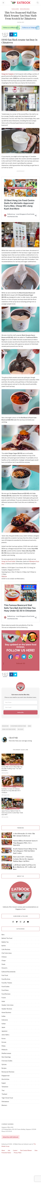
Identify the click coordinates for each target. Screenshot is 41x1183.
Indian (3, 1016)
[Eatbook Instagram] (17, 657)
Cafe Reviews (6, 949)
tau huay (20, 729)
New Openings (24, 8)
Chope (4, 960)
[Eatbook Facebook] (11, 657)
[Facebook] (11, 34)
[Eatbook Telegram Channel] (24, 657)
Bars (3, 934)
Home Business (6, 1012)
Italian (4, 1023)
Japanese (4, 1031)
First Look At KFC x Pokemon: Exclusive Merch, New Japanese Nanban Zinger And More (23, 859)
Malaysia (4, 1049)
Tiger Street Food (7, 1098)
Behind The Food (7, 938)
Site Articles (5, 1079)
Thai (3, 1090)
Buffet (4, 945)
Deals (3, 964)
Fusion (4, 997)
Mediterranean (6, 1053)
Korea (3, 1038)
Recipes (4, 1068)
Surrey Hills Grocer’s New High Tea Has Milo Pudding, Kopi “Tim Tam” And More (12, 768)
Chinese (4, 957)
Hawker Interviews (7, 1005)
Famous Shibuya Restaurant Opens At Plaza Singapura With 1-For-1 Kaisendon (25, 843)
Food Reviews (6, 994)
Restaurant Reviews (8, 1072)
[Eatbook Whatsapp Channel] (30, 657)
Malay (4, 1046)
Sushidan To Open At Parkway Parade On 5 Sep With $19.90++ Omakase (11, 790)
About (3, 1150)
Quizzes (4, 1064)
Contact (15, 1150)
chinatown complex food (18, 726)
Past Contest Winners (26, 1150)
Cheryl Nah (13, 738)
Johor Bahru (5, 1035)
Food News (15, 8)
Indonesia (5, 1020)
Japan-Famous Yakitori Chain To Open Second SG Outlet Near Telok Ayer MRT (12, 812)
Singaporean (6, 1075)
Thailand (4, 1094)
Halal (3, 1001)
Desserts (4, 968)
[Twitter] (15, 34)
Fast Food (5, 975)
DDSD (29, 726)
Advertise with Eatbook (10, 1137)
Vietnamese (5, 1101)
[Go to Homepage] (20, 2)
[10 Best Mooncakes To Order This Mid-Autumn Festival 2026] (7, 835)
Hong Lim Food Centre (9, 729)
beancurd (5, 726)
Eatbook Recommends (8, 972)
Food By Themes (7, 983)
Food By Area (6, 979)
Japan (3, 1027)
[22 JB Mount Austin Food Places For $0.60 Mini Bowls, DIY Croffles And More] (7, 867)
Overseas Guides (7, 1061)
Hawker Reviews (7, 1009)
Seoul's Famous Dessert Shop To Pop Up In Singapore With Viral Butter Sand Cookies (25, 851)
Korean (4, 1042)
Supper (4, 1083)
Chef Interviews (7, 953)
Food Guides (5, 986)
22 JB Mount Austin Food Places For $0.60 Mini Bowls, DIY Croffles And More (24, 867)
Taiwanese (5, 1086)
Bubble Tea (5, 942)
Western (4, 1105)
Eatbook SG (20, 663)
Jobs (9, 1150)
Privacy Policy (17, 1152)
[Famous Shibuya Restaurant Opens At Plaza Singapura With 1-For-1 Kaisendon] (7, 843)
